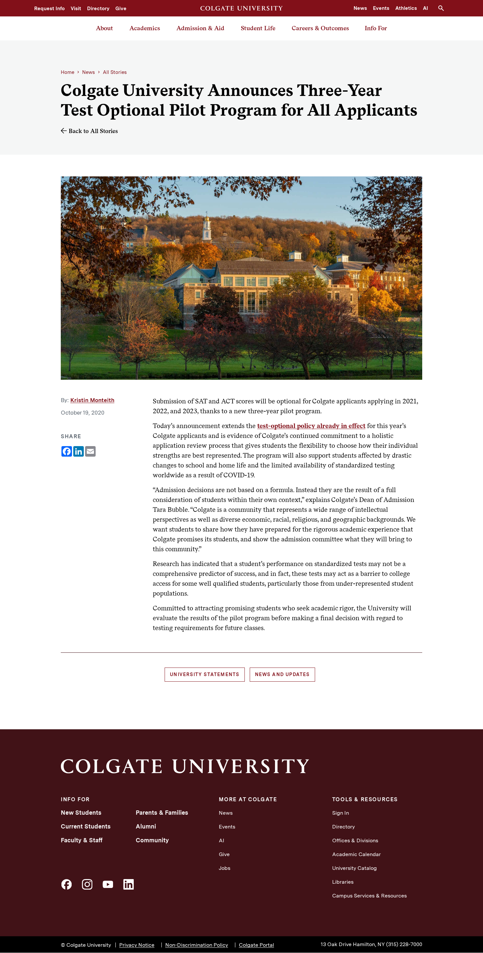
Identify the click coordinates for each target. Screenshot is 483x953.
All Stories (115, 72)
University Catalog (354, 868)
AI (425, 8)
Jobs (224, 868)
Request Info (49, 8)
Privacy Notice (136, 945)
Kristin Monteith (92, 400)
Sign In (340, 813)
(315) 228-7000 (404, 944)
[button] (443, 8)
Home (67, 72)
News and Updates (282, 674)
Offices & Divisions (355, 840)
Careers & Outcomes (320, 28)
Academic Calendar (356, 854)
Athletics (406, 8)
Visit (76, 8)
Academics (144, 28)
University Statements (204, 674)
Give (120, 8)
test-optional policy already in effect (311, 426)
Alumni (146, 826)
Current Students (86, 826)
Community (152, 840)
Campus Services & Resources (369, 896)
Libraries (343, 882)
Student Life (258, 28)
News (360, 8)
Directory (98, 8)
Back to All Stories (93, 130)
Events (381, 8)
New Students (81, 812)
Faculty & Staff (82, 840)
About (104, 28)
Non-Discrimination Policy (196, 945)
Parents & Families (162, 812)
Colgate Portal (256, 945)
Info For (376, 28)
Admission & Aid (200, 28)
